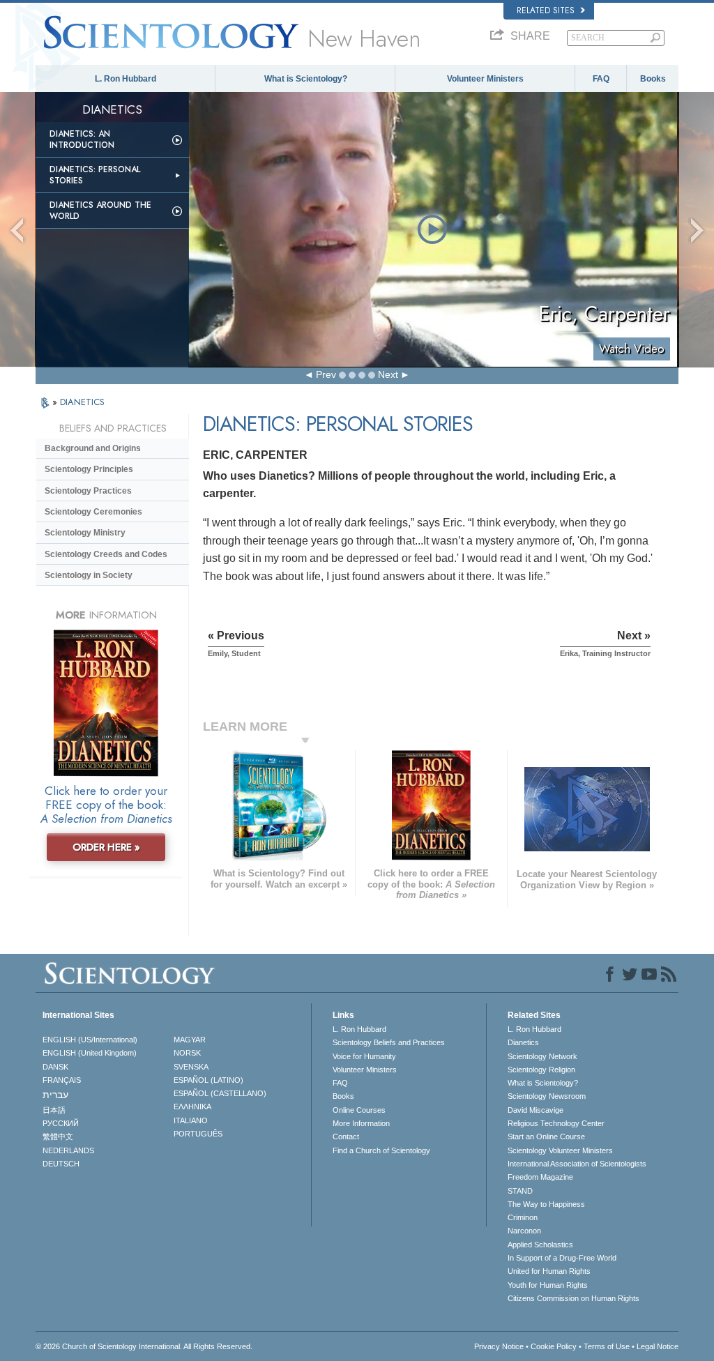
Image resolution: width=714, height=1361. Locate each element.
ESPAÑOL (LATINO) (208, 1080)
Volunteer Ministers (485, 79)
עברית (55, 1094)
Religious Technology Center (556, 1123)
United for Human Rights (549, 1271)
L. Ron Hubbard (125, 79)
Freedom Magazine (540, 1177)
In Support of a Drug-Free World (562, 1258)
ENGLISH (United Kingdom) (90, 1053)
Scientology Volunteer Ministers (560, 1150)
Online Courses (359, 1110)
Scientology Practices (88, 491)
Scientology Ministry (85, 533)
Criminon (523, 1217)
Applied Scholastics (540, 1244)
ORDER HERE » (106, 847)
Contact (346, 1136)
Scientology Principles (89, 469)
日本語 (54, 1110)
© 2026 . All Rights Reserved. (144, 1346)
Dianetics (523, 1042)
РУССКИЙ (61, 1123)
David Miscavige (535, 1110)
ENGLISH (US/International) (90, 1039)
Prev (326, 374)
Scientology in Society (88, 575)
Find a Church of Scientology (381, 1150)
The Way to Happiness (546, 1204)
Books (653, 79)
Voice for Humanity (364, 1056)
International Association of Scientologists (577, 1163)
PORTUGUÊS (198, 1134)
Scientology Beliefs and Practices (389, 1042)
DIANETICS (82, 402)
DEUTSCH (61, 1163)
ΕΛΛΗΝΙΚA (192, 1106)
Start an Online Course (546, 1136)
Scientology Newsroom (547, 1096)
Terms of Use (607, 1346)
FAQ (601, 79)
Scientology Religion (541, 1069)
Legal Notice (657, 1346)
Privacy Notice (499, 1346)
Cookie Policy (554, 1346)
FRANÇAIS (62, 1080)
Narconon (524, 1230)
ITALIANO (191, 1120)
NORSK (187, 1053)
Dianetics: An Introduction (82, 139)
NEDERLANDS (68, 1150)
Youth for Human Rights (548, 1285)
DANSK (55, 1067)
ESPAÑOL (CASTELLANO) (220, 1093)
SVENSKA (191, 1067)
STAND (520, 1191)
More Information (361, 1123)
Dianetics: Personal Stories (95, 175)
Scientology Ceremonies (93, 512)
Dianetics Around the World (100, 210)
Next (388, 374)
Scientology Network (542, 1056)
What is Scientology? (305, 79)
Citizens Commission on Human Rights (573, 1298)
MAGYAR (190, 1039)
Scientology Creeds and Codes (106, 554)
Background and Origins (93, 448)
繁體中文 (58, 1136)
